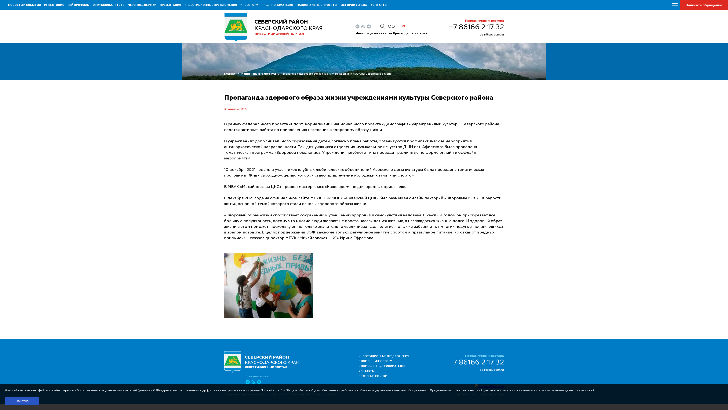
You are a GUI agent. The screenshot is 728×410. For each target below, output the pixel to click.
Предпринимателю (277, 5)
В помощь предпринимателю (382, 366)
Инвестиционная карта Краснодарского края (391, 33)
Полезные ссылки (373, 376)
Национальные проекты (317, 5)
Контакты (378, 5)
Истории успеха (354, 5)
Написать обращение (704, 5)
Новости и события (24, 5)
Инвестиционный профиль (66, 5)
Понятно (22, 401)
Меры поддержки (142, 5)
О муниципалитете (108, 5)
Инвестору (249, 5)
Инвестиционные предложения (210, 5)
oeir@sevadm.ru (492, 34)
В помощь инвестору (375, 361)
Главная (229, 74)
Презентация (170, 5)
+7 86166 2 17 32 (476, 27)
